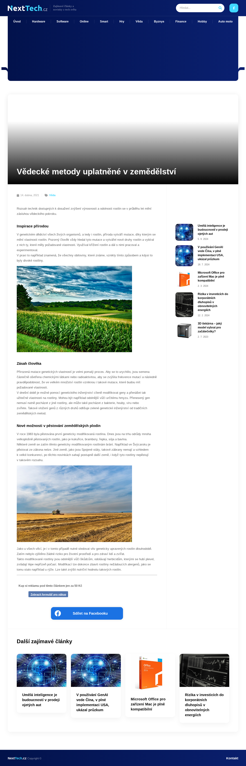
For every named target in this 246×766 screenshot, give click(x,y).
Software (63, 21)
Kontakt (232, 758)
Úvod (17, 21)
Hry (121, 21)
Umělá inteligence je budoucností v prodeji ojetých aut (213, 229)
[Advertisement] (123, 50)
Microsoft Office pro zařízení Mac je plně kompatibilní (211, 276)
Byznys (159, 21)
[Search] (220, 8)
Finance (180, 21)
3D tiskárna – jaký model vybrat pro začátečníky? (210, 327)
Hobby (202, 21)
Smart (104, 21)
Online (84, 21)
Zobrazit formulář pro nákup (48, 594)
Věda (139, 21)
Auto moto (225, 21)
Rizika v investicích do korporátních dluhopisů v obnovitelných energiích (213, 302)
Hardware (38, 21)
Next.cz (24, 758)
